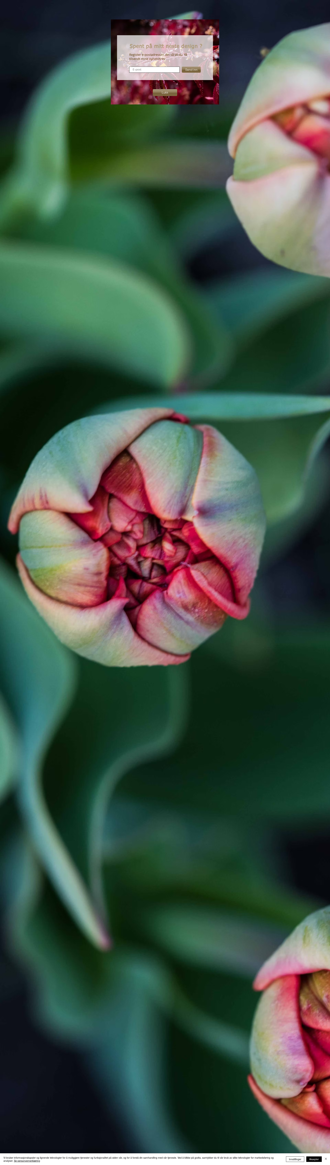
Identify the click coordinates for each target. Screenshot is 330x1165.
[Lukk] (326, 1159)
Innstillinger (295, 1159)
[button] (165, 92)
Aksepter (314, 1159)
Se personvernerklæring (27, 1160)
